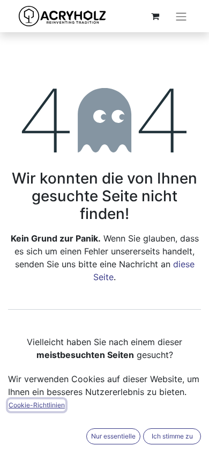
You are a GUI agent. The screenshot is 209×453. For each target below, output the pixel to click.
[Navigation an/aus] (181, 16)
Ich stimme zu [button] (172, 436)
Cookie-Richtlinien (37, 405)
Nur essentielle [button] (113, 436)
